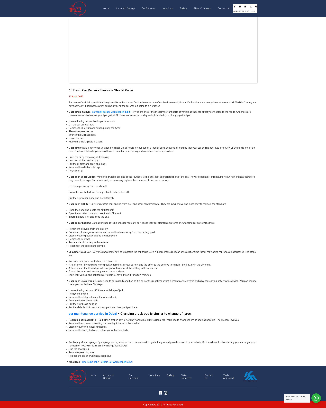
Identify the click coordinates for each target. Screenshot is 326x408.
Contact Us (224, 8)
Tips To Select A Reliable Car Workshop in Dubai (107, 362)
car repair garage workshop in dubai (111, 112)
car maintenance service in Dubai (93, 314)
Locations (167, 8)
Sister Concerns (202, 8)
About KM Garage (125, 8)
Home (106, 8)
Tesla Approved (244, 8)
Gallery (183, 8)
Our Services (148, 8)
